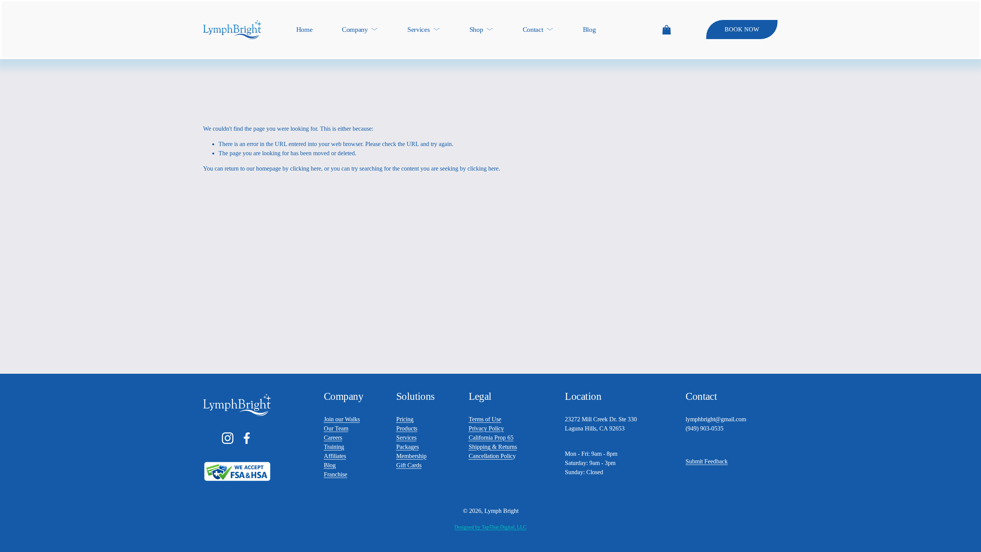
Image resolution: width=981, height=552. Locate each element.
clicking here (305, 168)
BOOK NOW (742, 29)
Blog (589, 29)
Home (304, 29)
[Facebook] (247, 438)
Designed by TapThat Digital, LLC (490, 527)
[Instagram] (227, 438)
